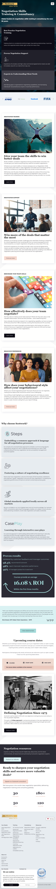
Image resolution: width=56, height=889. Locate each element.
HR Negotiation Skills (6, 837)
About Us (3, 854)
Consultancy (27, 825)
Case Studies (4, 865)
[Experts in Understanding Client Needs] (28, 80)
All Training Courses (18, 827)
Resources (38, 825)
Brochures (38, 830)
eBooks (38, 832)
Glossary (38, 841)
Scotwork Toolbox (40, 837)
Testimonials (4, 863)
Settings (27, 884)
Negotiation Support (29, 827)
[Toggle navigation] (52, 3)
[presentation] (2, 99)
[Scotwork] (9, 816)
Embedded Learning (18, 850)
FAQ (37, 839)
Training (15, 825)
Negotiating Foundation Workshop (16, 837)
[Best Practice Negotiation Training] (28, 37)
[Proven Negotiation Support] (28, 59)
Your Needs (4, 825)
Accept (11, 884)
